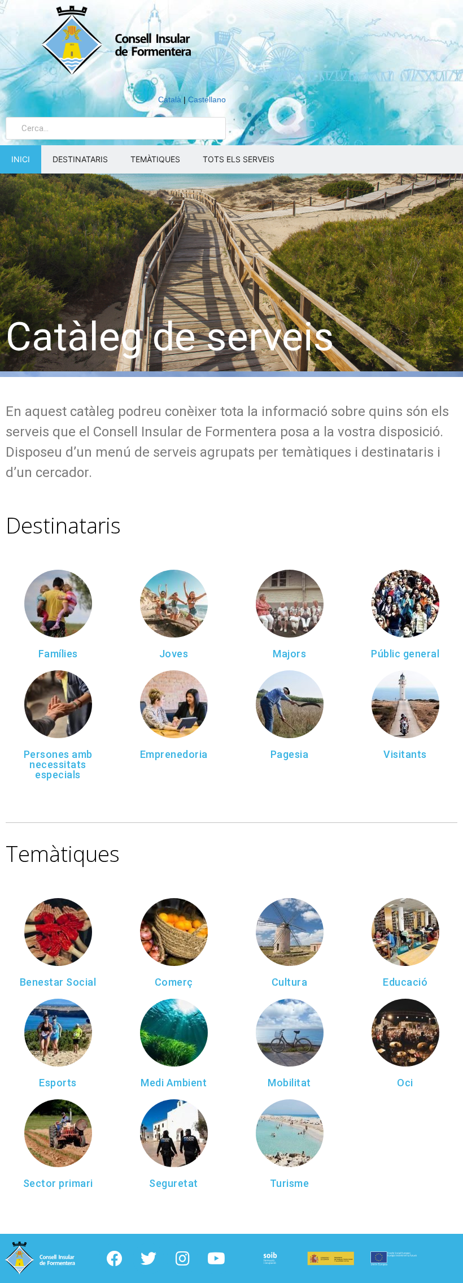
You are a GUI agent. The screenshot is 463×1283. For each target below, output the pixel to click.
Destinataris (80, 159)
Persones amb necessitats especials (58, 764)
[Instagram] (182, 1259)
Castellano (207, 99)
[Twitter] (148, 1259)
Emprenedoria (174, 754)
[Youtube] (216, 1259)
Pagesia (289, 754)
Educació (405, 982)
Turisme (289, 1183)
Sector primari (58, 1183)
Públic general (405, 654)
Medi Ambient (174, 1083)
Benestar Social (58, 982)
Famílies (58, 654)
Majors (289, 654)
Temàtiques (155, 159)
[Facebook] (114, 1259)
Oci (405, 1083)
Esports (58, 1083)
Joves (174, 654)
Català (169, 99)
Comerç (174, 982)
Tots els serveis (238, 159)
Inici (20, 159)
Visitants (405, 754)
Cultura (290, 982)
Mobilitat (289, 1083)
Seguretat (173, 1183)
